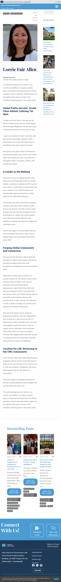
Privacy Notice (33, 579)
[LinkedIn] (41, 565)
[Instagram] (37, 565)
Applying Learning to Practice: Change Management (30, 462)
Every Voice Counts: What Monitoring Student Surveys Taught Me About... (46, 463)
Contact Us (35, 563)
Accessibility (57, 1)
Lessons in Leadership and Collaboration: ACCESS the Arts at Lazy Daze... (14, 464)
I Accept (56, 579)
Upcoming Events (37, 552)
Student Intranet (37, 556)
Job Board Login (36, 559)
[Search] (52, 12)
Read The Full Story (14, 492)
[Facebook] (33, 565)
